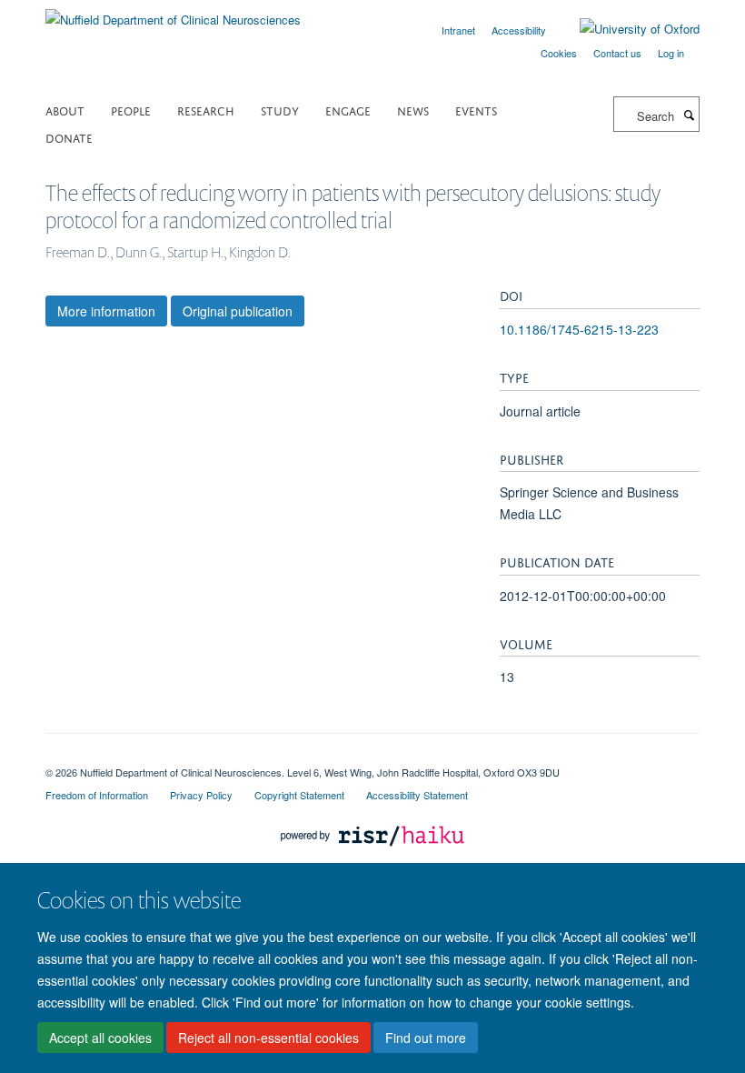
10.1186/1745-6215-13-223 (579, 329)
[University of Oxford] (626, 29)
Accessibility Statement (417, 794)
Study (280, 109)
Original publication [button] (238, 311)
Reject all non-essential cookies (268, 1037)
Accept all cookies (100, 1037)
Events (476, 109)
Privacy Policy (201, 794)
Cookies (559, 52)
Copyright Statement (299, 794)
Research (205, 109)
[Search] (689, 115)
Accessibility (519, 30)
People (131, 109)
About (64, 109)
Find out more (425, 1037)
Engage (348, 109)
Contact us (617, 52)
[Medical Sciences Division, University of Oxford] (372, 756)
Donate (69, 136)
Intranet (458, 30)
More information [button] (106, 311)
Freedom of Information (96, 794)
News (413, 109)
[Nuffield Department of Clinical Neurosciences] (173, 13)
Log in (671, 52)
